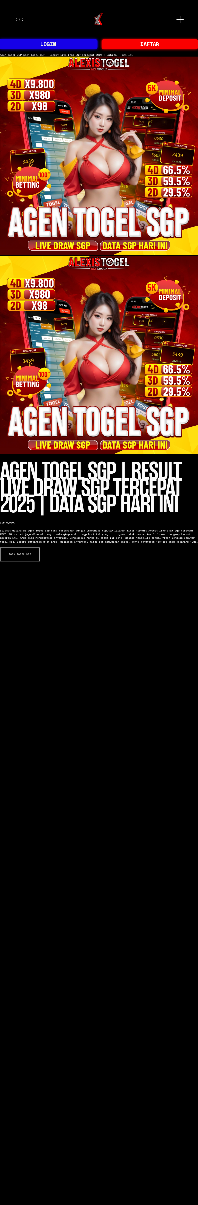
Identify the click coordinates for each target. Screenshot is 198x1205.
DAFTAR (150, 44)
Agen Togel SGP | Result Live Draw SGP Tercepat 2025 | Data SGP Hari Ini (78, 55)
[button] (20, 554)
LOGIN (48, 44)
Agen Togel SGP (11, 55)
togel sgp (43, 530)
